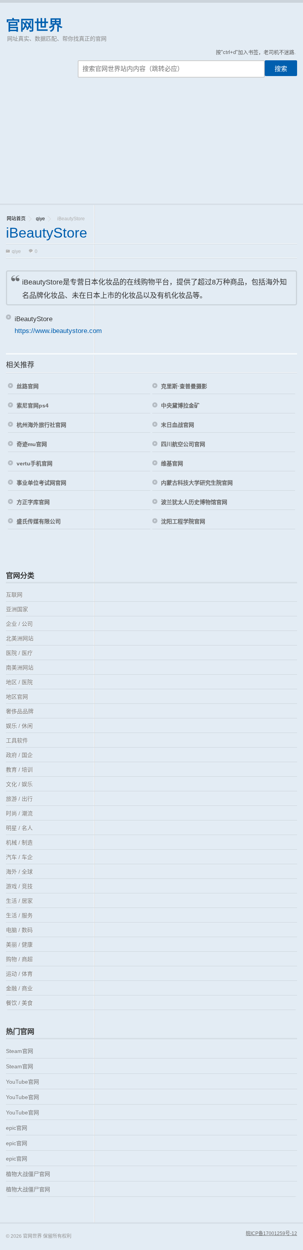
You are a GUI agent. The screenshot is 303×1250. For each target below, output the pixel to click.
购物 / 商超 (19, 959)
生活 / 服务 (19, 915)
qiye (40, 218)
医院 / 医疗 (19, 653)
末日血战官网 (177, 425)
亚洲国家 (17, 609)
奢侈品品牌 (20, 711)
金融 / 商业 (19, 988)
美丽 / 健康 (19, 944)
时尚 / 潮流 (19, 813)
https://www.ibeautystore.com (58, 331)
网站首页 (16, 218)
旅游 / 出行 (19, 799)
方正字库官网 (33, 502)
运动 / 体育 (19, 974)
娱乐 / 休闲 (19, 726)
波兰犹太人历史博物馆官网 (194, 502)
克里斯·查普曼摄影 (184, 386)
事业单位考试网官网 (41, 483)
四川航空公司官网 (183, 444)
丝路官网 (28, 386)
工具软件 (17, 740)
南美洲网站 (20, 667)
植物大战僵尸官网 (28, 1174)
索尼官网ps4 (33, 405)
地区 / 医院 (19, 682)
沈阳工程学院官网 (183, 521)
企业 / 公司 (19, 624)
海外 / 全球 (19, 872)
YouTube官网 (22, 1082)
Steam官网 (19, 1051)
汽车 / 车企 (19, 857)
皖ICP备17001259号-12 (271, 1233)
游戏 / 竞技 (19, 886)
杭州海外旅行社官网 (41, 425)
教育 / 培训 (19, 769)
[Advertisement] (151, 144)
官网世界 (34, 25)
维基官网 (172, 463)
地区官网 (17, 697)
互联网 (14, 595)
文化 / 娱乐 (19, 784)
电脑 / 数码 (19, 930)
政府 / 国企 (19, 755)
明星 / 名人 (19, 828)
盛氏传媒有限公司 (39, 521)
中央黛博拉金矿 (180, 405)
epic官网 (16, 1128)
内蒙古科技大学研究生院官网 (197, 483)
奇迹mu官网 (32, 444)
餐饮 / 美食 (19, 1003)
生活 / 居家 (19, 901)
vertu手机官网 (34, 463)
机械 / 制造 (19, 842)
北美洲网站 (20, 638)
